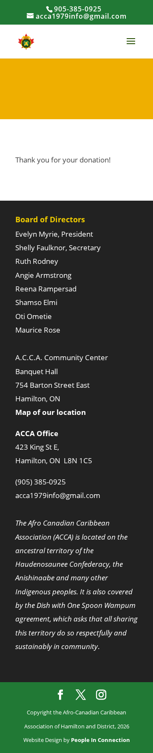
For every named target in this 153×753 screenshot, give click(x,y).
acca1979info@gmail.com (57, 495)
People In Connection (100, 740)
